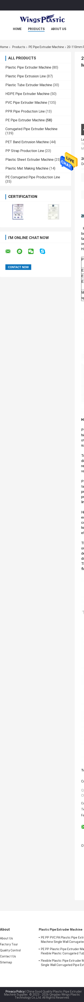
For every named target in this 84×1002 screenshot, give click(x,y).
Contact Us (8, 956)
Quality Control (10, 950)
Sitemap (6, 962)
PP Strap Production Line (24, 151)
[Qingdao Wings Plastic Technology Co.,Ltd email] (10, 251)
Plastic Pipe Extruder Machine (28, 67)
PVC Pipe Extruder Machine (26, 103)
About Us (58, 29)
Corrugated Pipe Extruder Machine (31, 129)
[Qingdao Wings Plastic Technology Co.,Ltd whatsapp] (22, 251)
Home (17, 29)
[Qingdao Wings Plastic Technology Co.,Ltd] (42, 19)
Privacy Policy (15, 991)
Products (36, 29)
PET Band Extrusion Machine (27, 142)
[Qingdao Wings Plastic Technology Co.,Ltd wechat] (33, 251)
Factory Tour (9, 944)
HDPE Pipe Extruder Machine (27, 94)
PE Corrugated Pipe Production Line (32, 177)
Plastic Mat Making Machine (26, 168)
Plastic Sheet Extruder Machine (29, 160)
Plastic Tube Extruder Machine (28, 85)
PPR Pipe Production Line (25, 111)
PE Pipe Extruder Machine (46, 47)
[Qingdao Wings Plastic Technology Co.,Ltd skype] (45, 251)
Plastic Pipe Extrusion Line (25, 76)
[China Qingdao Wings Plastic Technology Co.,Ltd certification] (18, 212)
